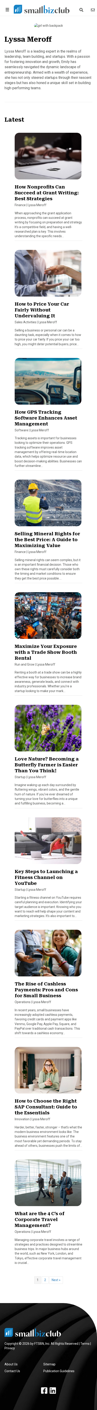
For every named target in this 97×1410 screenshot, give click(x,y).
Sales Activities (25, 322)
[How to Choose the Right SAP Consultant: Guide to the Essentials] (48, 1072)
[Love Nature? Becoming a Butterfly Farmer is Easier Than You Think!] (48, 730)
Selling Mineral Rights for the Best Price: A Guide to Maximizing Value (47, 539)
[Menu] (6, 9)
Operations (22, 1002)
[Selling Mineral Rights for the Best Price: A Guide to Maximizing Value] (48, 505)
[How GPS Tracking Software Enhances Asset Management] (48, 383)
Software (21, 430)
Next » (56, 1280)
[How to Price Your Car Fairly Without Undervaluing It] (48, 275)
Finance (20, 205)
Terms (85, 1343)
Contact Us (12, 1371)
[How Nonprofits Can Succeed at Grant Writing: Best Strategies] (48, 158)
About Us (11, 1364)
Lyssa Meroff (37, 205)
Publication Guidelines (58, 1371)
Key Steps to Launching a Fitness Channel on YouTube (46, 877)
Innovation (22, 1119)
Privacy (10, 1348)
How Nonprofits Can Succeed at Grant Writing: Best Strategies (47, 192)
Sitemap (49, 1364)
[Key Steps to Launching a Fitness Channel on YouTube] (48, 842)
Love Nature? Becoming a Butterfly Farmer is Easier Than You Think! (47, 764)
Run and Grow (25, 664)
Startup (20, 777)
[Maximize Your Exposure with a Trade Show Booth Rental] (48, 617)
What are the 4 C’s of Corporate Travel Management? (40, 1219)
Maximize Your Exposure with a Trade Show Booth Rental (46, 652)
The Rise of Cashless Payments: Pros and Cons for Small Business (46, 989)
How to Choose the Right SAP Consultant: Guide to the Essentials (46, 1106)
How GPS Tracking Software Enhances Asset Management (46, 418)
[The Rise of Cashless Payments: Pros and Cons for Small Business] (48, 955)
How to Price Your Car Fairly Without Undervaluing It (42, 310)
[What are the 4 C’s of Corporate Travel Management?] (48, 1185)
